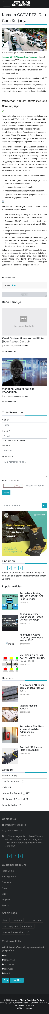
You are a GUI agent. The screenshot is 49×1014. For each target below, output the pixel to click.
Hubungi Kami (9, 876)
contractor (17, 920)
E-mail (6, 431)
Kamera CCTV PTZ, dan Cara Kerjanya (19, 57)
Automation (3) (9, 775)
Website (6, 445)
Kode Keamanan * (10, 480)
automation (27, 926)
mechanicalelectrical (13, 932)
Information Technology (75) (16, 793)
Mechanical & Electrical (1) (15, 799)
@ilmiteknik (7, 265)
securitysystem (10, 277)
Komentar (7, 456)
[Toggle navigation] (6, 4)
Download (7, 882)
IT (28, 932)
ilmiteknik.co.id (11, 253)
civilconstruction (34, 920)
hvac (5, 920)
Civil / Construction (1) (13, 781)
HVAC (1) (6, 787)
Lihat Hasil (17, 980)
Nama (5, 419)
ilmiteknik (35, 265)
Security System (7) (11, 805)
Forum (5, 888)
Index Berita (8, 870)
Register (6, 899)
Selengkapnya (8, 351)
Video (5, 893)
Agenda (6, 905)
